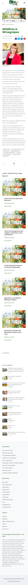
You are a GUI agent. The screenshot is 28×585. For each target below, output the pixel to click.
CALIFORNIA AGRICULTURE (17, 149)
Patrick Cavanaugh (7, 499)
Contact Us (5, 529)
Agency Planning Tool (8, 521)
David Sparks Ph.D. (7, 484)
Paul (3, 502)
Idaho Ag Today (6, 470)
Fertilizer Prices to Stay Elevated (13, 406)
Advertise (4, 519)
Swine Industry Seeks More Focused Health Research (15, 413)
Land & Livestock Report (8, 465)
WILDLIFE (19, 152)
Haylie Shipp (5, 65)
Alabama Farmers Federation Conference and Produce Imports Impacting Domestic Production (16, 369)
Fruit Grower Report (7, 468)
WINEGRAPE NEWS (15, 151)
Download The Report (8, 24)
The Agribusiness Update (9, 455)
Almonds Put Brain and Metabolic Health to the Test (12, 332)
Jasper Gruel (5, 489)
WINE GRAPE (6, 151)
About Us (4, 526)
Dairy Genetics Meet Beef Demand (13, 199)
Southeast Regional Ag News (10, 473)
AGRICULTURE (6, 149)
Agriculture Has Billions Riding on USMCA (12, 299)
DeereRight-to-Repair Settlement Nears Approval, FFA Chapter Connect (16, 399)
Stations (4, 516)
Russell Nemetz (6, 504)
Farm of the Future (7, 450)
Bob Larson (5, 482)
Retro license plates (11, 426)
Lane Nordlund (6, 492)
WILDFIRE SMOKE (7, 154)
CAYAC (4, 524)
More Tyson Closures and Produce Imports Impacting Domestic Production (16, 384)
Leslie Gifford (5, 494)
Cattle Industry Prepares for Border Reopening (13, 266)
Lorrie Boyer (5, 497)
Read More (7, 206)
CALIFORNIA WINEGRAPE (9, 152)
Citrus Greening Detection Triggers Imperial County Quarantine (13, 233)
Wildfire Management (11, 419)
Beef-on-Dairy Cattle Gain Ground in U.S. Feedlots (16, 433)
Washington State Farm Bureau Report (12, 463)
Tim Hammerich (6, 507)
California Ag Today (7, 453)
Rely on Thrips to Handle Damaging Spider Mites (14, 391)
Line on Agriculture (7, 460)
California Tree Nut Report (9, 458)
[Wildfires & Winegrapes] (14, 13)
